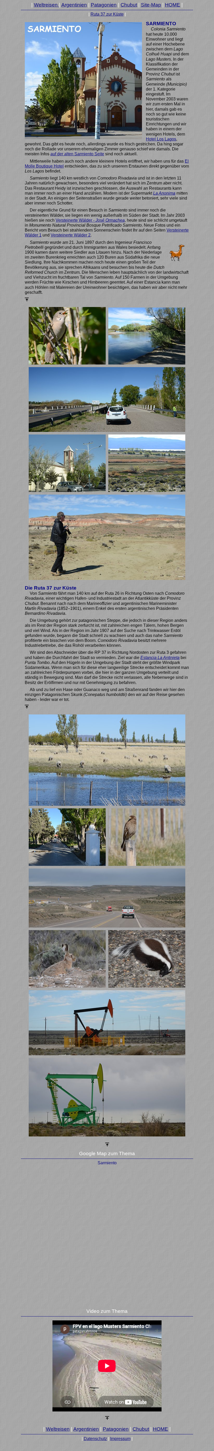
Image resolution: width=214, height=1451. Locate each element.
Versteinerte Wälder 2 (71, 235)
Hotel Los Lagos (161, 139)
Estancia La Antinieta (160, 657)
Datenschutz (95, 1438)
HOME (172, 5)
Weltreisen (46, 5)
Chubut (129, 5)
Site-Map (151, 5)
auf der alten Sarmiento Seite (77, 154)
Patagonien (104, 5)
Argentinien (74, 5)
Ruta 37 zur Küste (107, 14)
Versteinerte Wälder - (90, 220)
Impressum (120, 1438)
